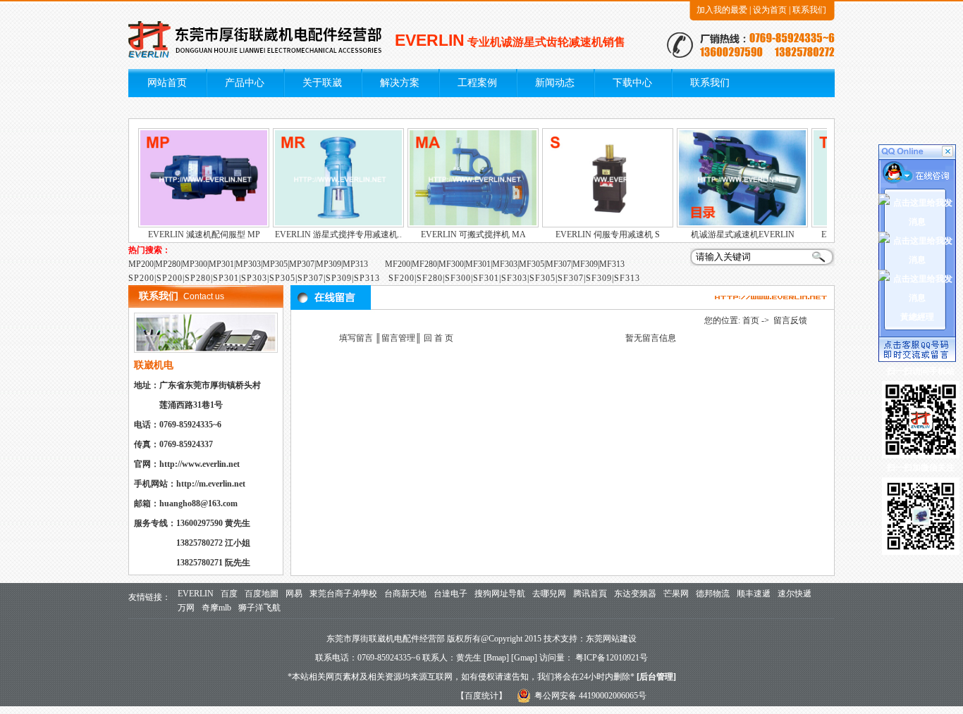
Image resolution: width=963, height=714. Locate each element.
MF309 (585, 264)
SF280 (430, 278)
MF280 (424, 264)
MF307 (558, 264)
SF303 (514, 278)
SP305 (282, 278)
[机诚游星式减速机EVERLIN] (729, 225)
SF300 (458, 278)
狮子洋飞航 (259, 608)
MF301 (478, 264)
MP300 (194, 264)
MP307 (301, 264)
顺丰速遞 (754, 594)
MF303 (504, 264)
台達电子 (450, 594)
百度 (229, 594)
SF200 (401, 278)
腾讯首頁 (590, 594)
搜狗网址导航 (499, 594)
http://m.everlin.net (210, 484)
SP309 (339, 278)
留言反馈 (790, 320)
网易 (294, 594)
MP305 (275, 264)
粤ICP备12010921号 (611, 658)
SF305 (542, 278)
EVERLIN (196, 594)
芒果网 (676, 594)
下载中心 (632, 82)
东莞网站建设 (611, 639)
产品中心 (244, 82)
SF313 (627, 278)
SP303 (254, 278)
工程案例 (477, 82)
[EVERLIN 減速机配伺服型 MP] (191, 225)
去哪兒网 (549, 594)
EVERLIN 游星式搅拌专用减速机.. (325, 234)
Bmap (496, 658)
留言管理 (398, 338)
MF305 (531, 264)
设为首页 (770, 10)
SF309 (599, 278)
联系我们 (809, 10)
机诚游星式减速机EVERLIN (730, 234)
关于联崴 (322, 82)
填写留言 (356, 338)
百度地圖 (261, 594)
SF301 (486, 278)
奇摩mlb (216, 608)
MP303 (248, 264)
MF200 (397, 264)
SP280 (198, 278)
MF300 (451, 264)
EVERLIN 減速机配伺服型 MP (191, 234)
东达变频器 (635, 594)
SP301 (226, 278)
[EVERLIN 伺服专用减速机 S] (595, 225)
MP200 (141, 264)
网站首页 (167, 82)
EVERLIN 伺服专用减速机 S (595, 234)
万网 (186, 608)
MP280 (167, 264)
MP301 (221, 264)
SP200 (141, 278)
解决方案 (399, 82)
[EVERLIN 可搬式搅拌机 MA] (460, 225)
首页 (750, 320)
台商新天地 (405, 594)
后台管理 (656, 677)
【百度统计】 (481, 696)
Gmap (524, 658)
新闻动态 (555, 82)
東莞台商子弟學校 (343, 594)
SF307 (571, 278)
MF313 (612, 264)
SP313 (367, 278)
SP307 (311, 278)
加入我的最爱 (722, 10)
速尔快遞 (794, 594)
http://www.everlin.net (199, 464)
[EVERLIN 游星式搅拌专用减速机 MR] (325, 225)
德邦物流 (713, 594)
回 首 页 (437, 338)
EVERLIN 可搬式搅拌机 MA (460, 234)
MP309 (328, 264)
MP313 (355, 264)
